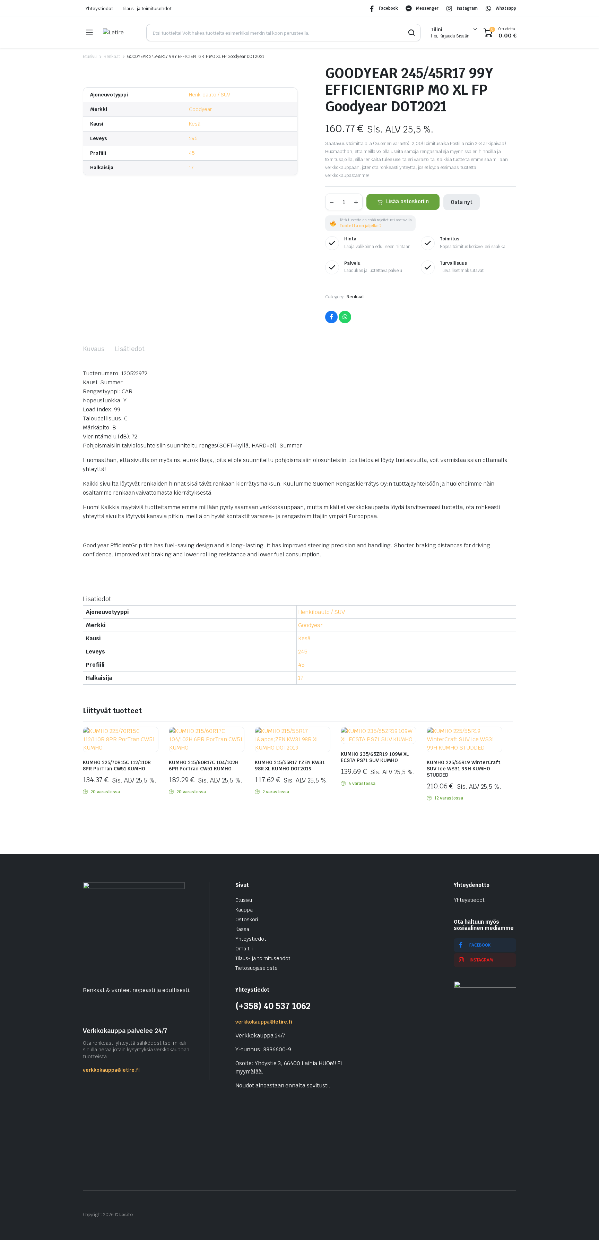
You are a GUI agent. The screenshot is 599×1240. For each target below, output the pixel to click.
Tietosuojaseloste (256, 968)
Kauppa (244, 910)
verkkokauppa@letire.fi (111, 1070)
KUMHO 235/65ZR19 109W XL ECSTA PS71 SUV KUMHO (375, 757)
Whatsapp (506, 8)
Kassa (242, 929)
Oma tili (244, 949)
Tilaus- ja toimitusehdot (147, 8)
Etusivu (90, 56)
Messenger (427, 8)
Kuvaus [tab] (93, 349)
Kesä (194, 124)
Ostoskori (246, 919)
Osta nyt (461, 202)
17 (191, 167)
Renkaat (112, 56)
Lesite (126, 1214)
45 (192, 153)
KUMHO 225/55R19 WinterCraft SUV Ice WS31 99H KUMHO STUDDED (464, 768)
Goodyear (200, 109)
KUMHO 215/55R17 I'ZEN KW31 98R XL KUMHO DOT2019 (290, 765)
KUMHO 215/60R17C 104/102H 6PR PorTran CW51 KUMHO (203, 765)
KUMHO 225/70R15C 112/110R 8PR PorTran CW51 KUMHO (117, 765)
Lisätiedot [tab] (130, 349)
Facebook (388, 8)
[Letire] (119, 32)
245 (193, 138)
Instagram (467, 8)
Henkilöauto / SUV (210, 95)
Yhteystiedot (99, 8)
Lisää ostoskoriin (407, 201)
